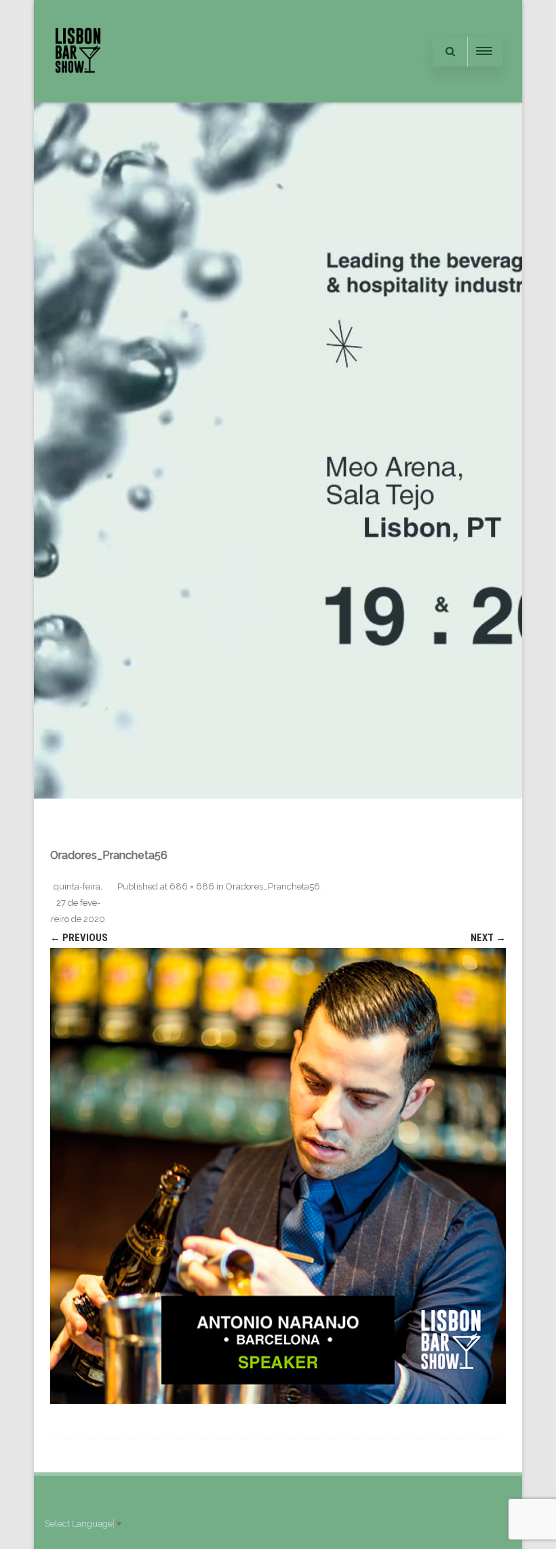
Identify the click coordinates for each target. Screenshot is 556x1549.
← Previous (79, 938)
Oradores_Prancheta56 (273, 886)
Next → (488, 938)
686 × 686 (192, 886)
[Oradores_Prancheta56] (278, 1176)
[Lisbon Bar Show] (78, 97)
